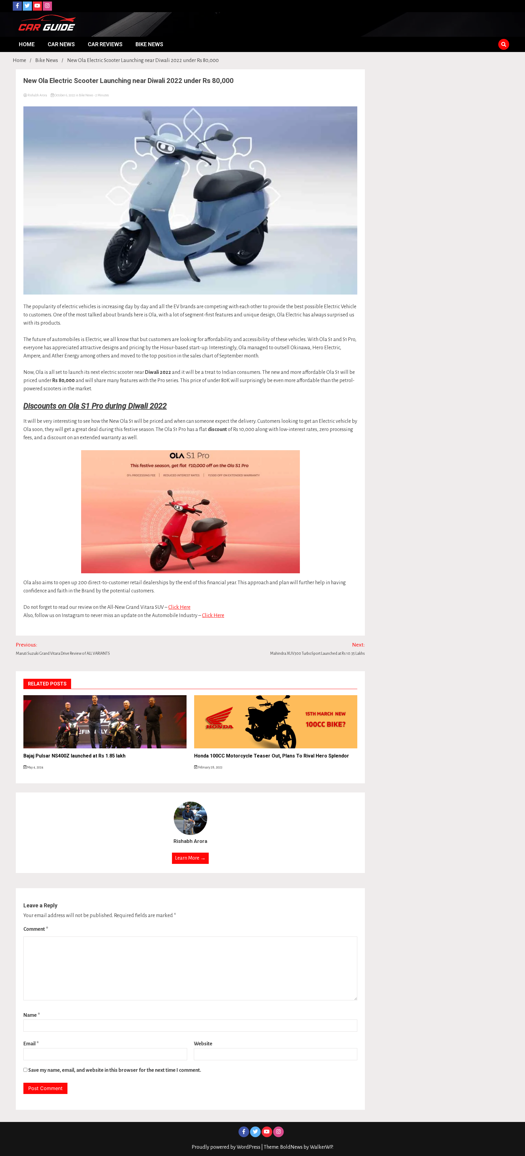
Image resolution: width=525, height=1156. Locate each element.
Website (203, 1044)
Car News (61, 44)
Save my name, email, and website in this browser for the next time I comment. (114, 1070)
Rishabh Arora (37, 95)
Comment (35, 929)
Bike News (149, 44)
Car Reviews (105, 44)
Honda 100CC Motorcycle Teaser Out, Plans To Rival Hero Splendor (271, 756)
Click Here (179, 607)
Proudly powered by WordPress (226, 1147)
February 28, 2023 (209, 767)
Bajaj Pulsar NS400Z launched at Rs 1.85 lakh (74, 756)
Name (31, 1015)
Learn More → (190, 858)
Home (27, 44)
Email (31, 1044)
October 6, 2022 (65, 95)
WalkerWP (321, 1147)
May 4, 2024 (34, 767)
